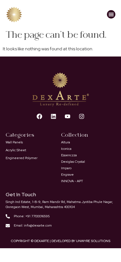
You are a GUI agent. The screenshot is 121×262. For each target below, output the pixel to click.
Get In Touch (21, 194)
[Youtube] (67, 116)
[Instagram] (81, 116)
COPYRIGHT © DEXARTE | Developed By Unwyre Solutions (60, 241)
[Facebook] (39, 116)
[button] (111, 14)
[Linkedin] (53, 116)
